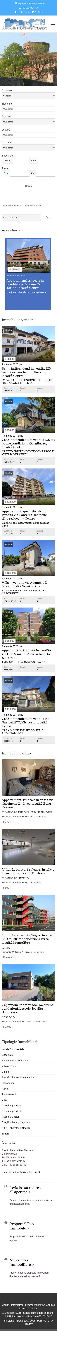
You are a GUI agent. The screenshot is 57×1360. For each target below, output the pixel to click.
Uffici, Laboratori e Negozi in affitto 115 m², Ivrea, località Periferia (28, 871)
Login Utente (23, 12)
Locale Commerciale (13, 1049)
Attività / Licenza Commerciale (18, 1077)
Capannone (8, 1083)
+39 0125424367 (29, 8)
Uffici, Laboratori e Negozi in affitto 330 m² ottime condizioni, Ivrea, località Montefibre (28, 938)
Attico (5, 1088)
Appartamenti (9, 1094)
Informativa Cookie (43, 1305)
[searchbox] (29, 110)
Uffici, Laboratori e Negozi (16, 1128)
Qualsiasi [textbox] (8, 147)
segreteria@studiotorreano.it (31, 3)
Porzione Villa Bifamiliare (15, 1060)
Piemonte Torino (16, 275)
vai (50, 217)
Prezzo (5, 168)
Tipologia (7, 103)
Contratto (7, 90)
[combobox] (28, 95)
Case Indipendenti (12, 1105)
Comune (6, 116)
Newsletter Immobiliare (20, 1262)
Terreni (5, 1133)
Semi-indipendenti (12, 1111)
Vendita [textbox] (7, 96)
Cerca (28, 186)
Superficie (7, 155)
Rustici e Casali (10, 1117)
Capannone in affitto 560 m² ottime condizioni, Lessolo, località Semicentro (28, 1008)
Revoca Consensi (28, 1308)
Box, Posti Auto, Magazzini (16, 1122)
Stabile (5, 1072)
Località (6, 129)
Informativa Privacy (21, 1305)
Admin (5, 1305)
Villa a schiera (9, 1066)
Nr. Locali (7, 142)
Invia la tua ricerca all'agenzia (25, 1189)
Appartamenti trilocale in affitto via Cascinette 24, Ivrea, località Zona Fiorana (28, 803)
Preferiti (38, 12)
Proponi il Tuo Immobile (21, 1225)
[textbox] (28, 122)
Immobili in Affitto (33, 205)
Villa (4, 1100)
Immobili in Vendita (12, 205)
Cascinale (7, 1055)
